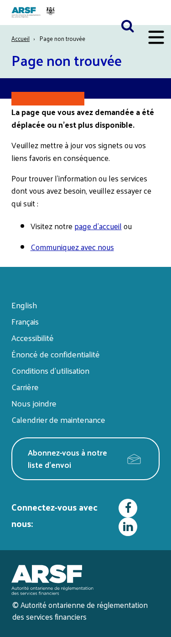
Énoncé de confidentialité (55, 353)
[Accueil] (34, 12)
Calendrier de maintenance (58, 419)
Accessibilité (32, 337)
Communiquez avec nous (72, 247)
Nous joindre (34, 403)
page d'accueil (98, 226)
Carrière (25, 386)
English (24, 304)
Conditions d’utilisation (50, 370)
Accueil (20, 38)
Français (25, 321)
